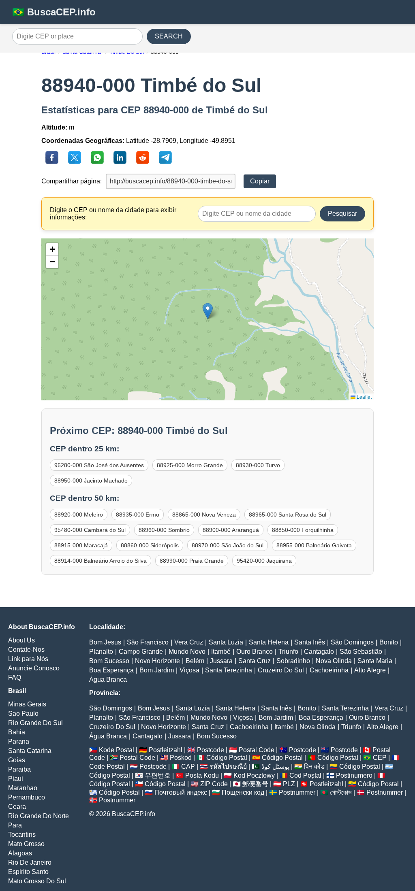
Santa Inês (309, 642)
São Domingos (352, 642)
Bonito (388, 642)
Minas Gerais (27, 704)
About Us (21, 640)
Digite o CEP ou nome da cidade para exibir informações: (113, 213)
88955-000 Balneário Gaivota (314, 545)
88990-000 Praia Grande (192, 560)
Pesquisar (342, 213)
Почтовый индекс (180, 792)
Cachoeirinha (329, 670)
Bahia (16, 732)
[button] (208, 311)
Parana (18, 741)
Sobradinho (293, 660)
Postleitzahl (165, 749)
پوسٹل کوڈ (275, 766)
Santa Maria (374, 660)
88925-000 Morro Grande (190, 465)
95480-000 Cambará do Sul (90, 530)
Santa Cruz (254, 660)
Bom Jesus (105, 642)
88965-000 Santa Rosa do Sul (287, 514)
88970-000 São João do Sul (227, 545)
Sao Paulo (23, 713)
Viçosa (189, 670)
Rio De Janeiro (29, 862)
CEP (380, 757)
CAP (188, 766)
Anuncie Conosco (34, 668)
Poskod (181, 757)
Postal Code (256, 749)
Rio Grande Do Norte (38, 815)
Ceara (17, 806)
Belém (195, 660)
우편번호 (158, 775)
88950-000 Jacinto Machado (91, 480)
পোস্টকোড (341, 792)
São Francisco (148, 642)
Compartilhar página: (71, 181)
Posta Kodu (202, 775)
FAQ (14, 677)
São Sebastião (361, 651)
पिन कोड (314, 766)
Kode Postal (116, 749)
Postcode (210, 749)
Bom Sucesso (109, 660)
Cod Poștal (305, 775)
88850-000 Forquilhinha (303, 530)
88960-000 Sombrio (164, 530)
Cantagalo (319, 651)
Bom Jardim (156, 670)
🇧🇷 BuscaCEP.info (54, 11)
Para (15, 825)
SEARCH (169, 36)
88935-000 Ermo (137, 514)
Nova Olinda (334, 660)
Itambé (221, 651)
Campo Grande (141, 651)
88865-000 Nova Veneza (204, 514)
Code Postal (107, 766)
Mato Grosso (26, 843)
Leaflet (363, 396)
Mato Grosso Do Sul (37, 881)
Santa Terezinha (228, 670)
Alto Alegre (370, 670)
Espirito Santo (28, 871)
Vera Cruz (188, 642)
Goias (16, 760)
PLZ (289, 783)
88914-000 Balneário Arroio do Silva (100, 560)
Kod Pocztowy (254, 775)
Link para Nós (28, 658)
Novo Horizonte (157, 660)
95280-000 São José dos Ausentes (99, 465)
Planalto (101, 651)
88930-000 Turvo (258, 465)
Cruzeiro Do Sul (281, 670)
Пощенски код (243, 792)
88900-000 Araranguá (231, 530)
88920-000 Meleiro (78, 514)
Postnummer (297, 792)
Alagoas (20, 853)
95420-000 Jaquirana (264, 560)
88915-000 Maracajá (81, 545)
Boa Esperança (111, 670)
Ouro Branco (254, 651)
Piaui (15, 778)
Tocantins (22, 834)
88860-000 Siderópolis (150, 545)
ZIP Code (214, 783)
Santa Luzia (226, 642)
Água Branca (108, 679)
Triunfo (288, 651)
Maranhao (22, 788)
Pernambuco (26, 797)
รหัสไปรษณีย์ (228, 766)
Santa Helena (269, 642)
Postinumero (354, 775)
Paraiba (19, 769)
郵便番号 (255, 783)
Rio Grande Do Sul (35, 722)
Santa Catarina (29, 750)
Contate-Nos (26, 649)
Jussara (221, 660)
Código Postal (226, 757)
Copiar (260, 181)
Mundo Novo (187, 651)
